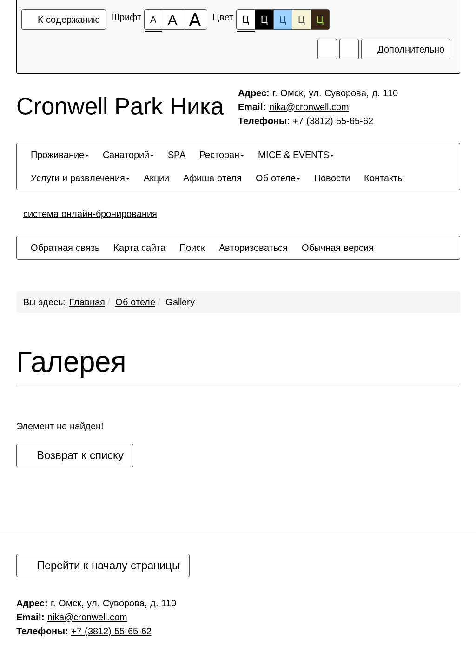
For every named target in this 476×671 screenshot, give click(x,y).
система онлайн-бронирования (90, 214)
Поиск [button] (192, 248)
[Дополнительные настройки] (349, 49)
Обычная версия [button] (338, 248)
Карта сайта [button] (139, 248)
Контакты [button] (384, 178)
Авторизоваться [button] (253, 248)
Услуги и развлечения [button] (78, 178)
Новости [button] (332, 178)
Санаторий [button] (126, 155)
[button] (418, 169)
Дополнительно (409, 49)
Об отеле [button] (276, 178)
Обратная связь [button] (65, 248)
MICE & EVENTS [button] (293, 155)
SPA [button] (176, 155)
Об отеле (135, 302)
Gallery (180, 302)
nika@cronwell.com (309, 107)
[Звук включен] (327, 49)
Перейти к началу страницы (106, 565)
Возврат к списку (78, 455)
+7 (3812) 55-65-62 (333, 121)
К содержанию (67, 19)
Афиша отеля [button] (212, 178)
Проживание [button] (57, 155)
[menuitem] (60, 154)
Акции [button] (156, 178)
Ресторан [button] (219, 155)
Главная (87, 302)
